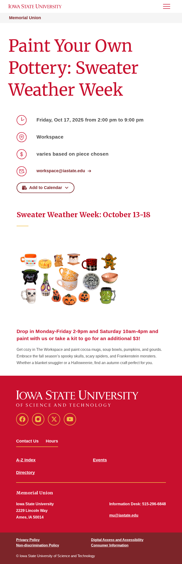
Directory (25, 472)
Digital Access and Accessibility (117, 540)
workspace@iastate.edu (60, 170)
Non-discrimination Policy (37, 545)
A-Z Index (26, 460)
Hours (52, 441)
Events (100, 460)
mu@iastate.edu (123, 515)
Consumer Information (109, 545)
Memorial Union (25, 17)
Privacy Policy (28, 540)
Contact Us (27, 441)
